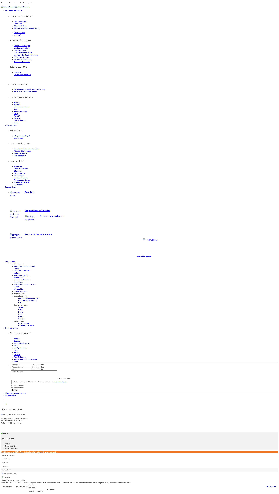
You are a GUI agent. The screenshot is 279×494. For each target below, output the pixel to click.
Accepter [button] (31, 491)
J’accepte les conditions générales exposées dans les (41, 382)
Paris (20, 310)
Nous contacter (11, 328)
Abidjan (16, 102)
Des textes (17, 72)
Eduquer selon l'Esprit (22, 136)
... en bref (17, 35)
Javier (20, 307)
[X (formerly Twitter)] (6, 404)
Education (17, 171)
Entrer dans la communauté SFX (25, 91)
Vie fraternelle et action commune (26, 55)
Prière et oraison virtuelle (23, 53)
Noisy (16, 114)
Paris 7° (17, 116)
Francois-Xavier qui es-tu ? (29, 298)
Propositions (10, 187)
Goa (20, 314)
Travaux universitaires (22, 180)
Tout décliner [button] (20, 486)
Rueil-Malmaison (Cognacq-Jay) (25, 359)
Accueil (8, 444)
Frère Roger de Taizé (21, 182)
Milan (16, 109)
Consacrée (18, 24)
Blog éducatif (19, 138)
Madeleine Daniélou (21, 169)
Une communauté (20, 21)
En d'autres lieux (20, 156)
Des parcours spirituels (22, 75)
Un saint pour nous (26, 326)
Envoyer (14, 390)
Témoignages (19, 175)
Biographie (18, 289)
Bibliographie (23, 323)
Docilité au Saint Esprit (22, 46)
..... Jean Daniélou (20, 291)
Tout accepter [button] (7, 486)
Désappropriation (20, 50)
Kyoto (20, 317)
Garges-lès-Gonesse (21, 107)
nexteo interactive (51, 452)
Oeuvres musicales (21, 178)
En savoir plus (271, 486)
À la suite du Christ (20, 26)
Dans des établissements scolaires (26, 149)
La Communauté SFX (13, 11)
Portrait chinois (19, 33)
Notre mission (11, 125)
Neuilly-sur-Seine (20, 111)
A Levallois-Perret (20, 153)
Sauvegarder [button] (50, 489)
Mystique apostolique (21, 48)
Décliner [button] (41, 491)
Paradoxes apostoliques (23, 59)
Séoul (16, 123)
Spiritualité (18, 166)
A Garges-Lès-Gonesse (22, 151)
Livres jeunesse (19, 173)
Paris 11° (17, 118)
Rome (20, 312)
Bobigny (17, 104)
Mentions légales (11, 448)
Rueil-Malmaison (20, 120)
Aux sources (10, 262)
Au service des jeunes (22, 62)
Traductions (18, 185)
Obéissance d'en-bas (21, 57)
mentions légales (60, 382)
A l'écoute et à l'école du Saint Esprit (26, 28)
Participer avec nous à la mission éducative (29, 89)
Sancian (21, 319)
